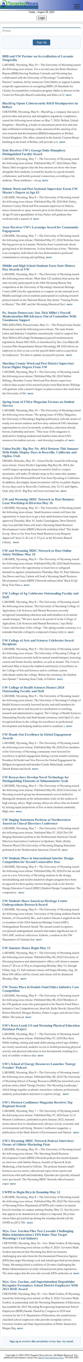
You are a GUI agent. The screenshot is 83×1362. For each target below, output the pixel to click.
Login (41, 18)
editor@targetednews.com (50, 1357)
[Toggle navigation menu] (77, 6)
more (69, 94)
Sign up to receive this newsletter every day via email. (42, 1341)
